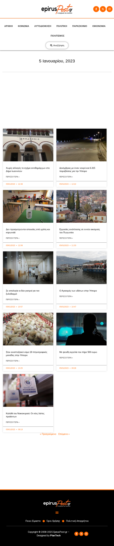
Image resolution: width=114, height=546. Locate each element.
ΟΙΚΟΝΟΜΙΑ (99, 26)
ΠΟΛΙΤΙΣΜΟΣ (57, 35)
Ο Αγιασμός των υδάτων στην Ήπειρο (78, 290)
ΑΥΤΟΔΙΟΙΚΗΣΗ (42, 26)
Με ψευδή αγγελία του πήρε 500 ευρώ (78, 352)
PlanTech (55, 535)
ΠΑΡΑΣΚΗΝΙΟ (79, 26)
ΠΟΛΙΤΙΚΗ (61, 26)
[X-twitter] (103, 9)
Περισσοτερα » (12, 177)
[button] (57, 512)
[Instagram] (110, 9)
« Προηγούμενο (48, 434)
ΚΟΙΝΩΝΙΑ (23, 26)
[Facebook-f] (96, 9)
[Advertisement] (57, 99)
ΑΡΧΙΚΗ (8, 26)
